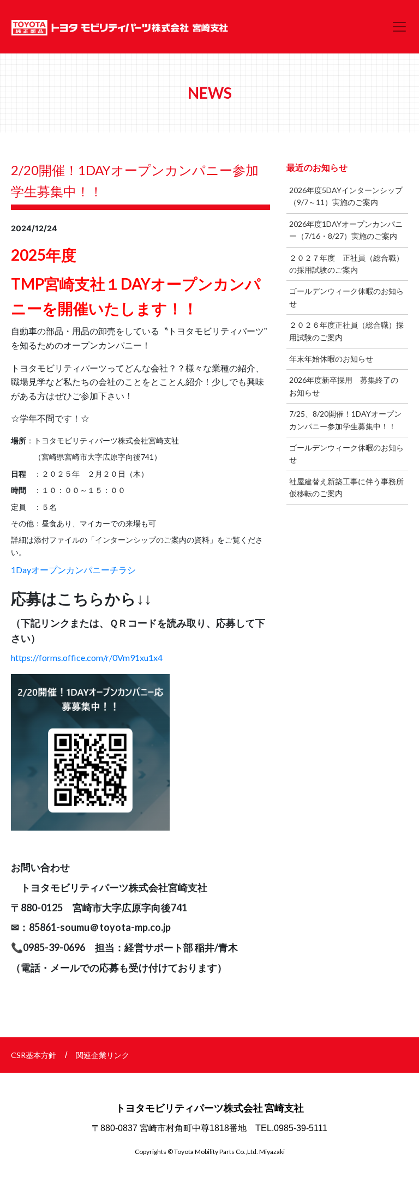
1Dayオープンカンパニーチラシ (73, 569)
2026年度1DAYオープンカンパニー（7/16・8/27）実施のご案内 (346, 230)
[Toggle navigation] (399, 27)
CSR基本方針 (33, 1055)
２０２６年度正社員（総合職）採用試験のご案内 (346, 330)
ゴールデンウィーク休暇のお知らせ (346, 297)
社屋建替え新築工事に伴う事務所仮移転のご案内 (346, 487)
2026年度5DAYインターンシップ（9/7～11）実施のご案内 (346, 196)
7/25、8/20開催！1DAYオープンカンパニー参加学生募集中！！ (345, 419)
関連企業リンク (102, 1055)
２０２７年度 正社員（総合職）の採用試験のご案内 (346, 263)
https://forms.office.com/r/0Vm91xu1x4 (87, 657)
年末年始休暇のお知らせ (331, 358)
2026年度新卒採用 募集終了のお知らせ (343, 385)
